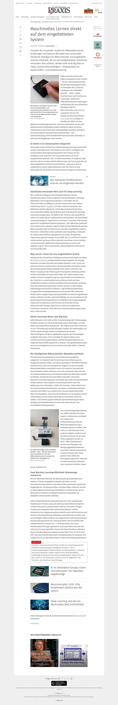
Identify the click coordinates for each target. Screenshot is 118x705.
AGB (32, 687)
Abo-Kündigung (50, 687)
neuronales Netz (67, 119)
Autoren (59, 689)
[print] (20, 47)
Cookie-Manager (20, 687)
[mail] (20, 43)
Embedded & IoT (66, 17)
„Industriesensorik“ (46, 545)
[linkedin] (20, 39)
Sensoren (81, 110)
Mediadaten (69, 687)
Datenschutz (76, 687)
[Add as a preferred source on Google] (59, 683)
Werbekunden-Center (60, 687)
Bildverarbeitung (40, 260)
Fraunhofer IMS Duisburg (97, 65)
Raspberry (51, 206)
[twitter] (20, 31)
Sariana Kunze (49, 46)
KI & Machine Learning (47, 21)
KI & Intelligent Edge (52, 17)
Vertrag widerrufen (41, 687)
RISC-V (54, 524)
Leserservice (27, 687)
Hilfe (35, 687)
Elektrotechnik (78, 616)
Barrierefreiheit (83, 687)
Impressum (90, 687)
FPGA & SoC (88, 17)
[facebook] (20, 27)
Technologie (25, 17)
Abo (95, 687)
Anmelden (95, 3)
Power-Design (78, 17)
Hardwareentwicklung (37, 17)
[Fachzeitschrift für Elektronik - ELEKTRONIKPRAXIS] (17, 17)
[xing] (20, 35)
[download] (20, 51)
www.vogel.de (90, 696)
